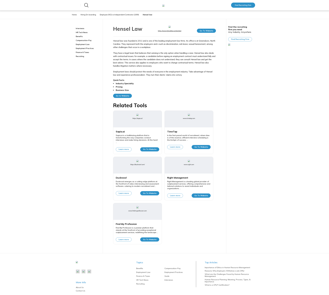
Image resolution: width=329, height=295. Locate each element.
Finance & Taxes (82, 52)
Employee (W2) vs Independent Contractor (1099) (119, 15)
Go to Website (122, 96)
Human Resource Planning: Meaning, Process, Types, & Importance (227, 280)
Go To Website (206, 31)
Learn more (124, 149)
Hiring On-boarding (88, 15)
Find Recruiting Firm (243, 5)
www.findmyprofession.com (137, 211)
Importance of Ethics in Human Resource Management (227, 267)
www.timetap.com (189, 118)
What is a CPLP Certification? (217, 285)
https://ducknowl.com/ (137, 164)
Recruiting (80, 56)
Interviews (80, 28)
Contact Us (80, 291)
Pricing (119, 87)
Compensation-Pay (84, 40)
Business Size (122, 90)
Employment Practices (85, 48)
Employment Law (82, 44)
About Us (80, 287)
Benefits (79, 36)
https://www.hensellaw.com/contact (169, 31)
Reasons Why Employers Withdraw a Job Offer (224, 271)
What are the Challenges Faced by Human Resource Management (227, 275)
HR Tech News (82, 32)
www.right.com (189, 164)
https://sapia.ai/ (137, 118)
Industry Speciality (125, 83)
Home (74, 15)
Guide (166, 276)
